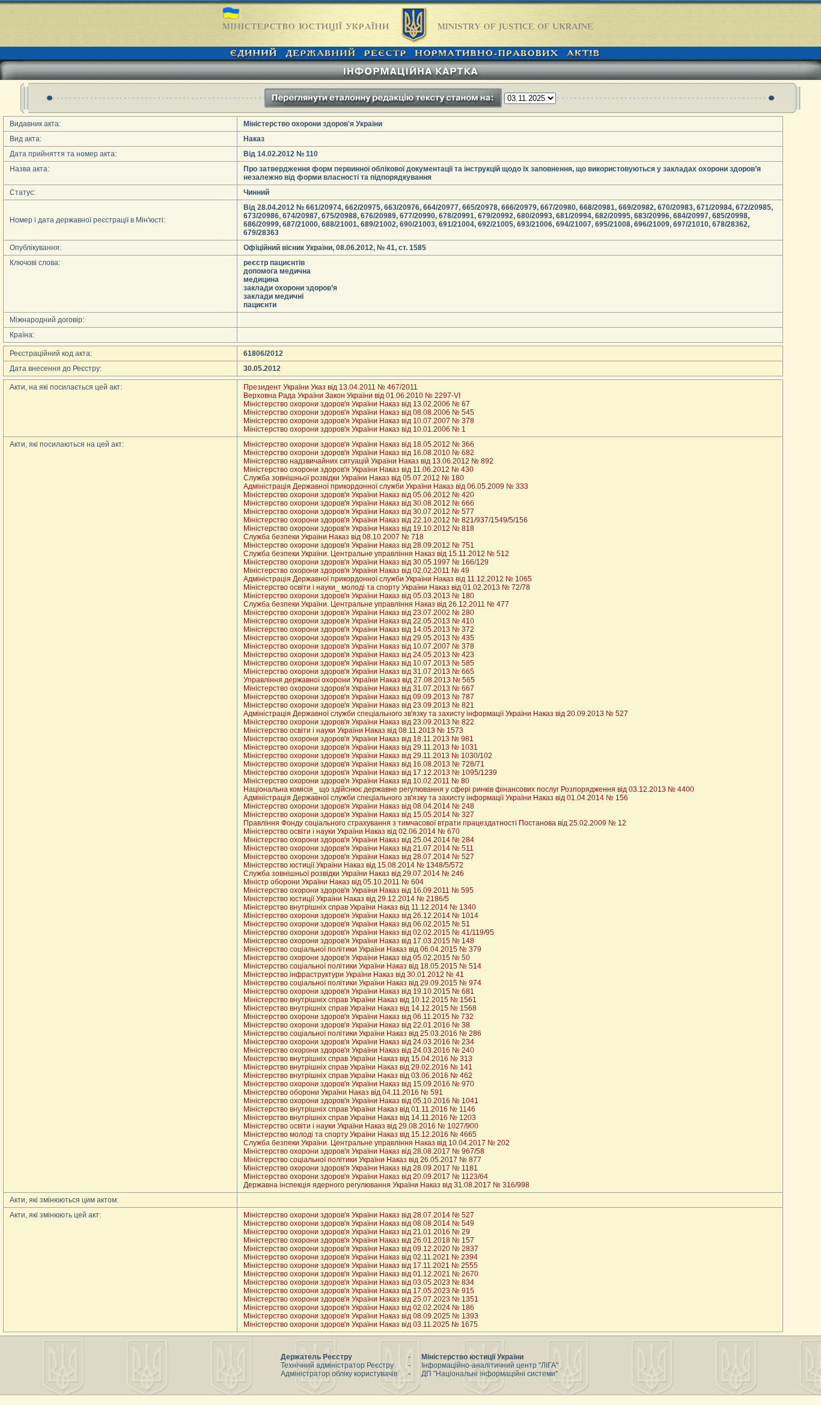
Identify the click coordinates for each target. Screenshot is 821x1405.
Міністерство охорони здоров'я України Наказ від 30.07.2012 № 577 (358, 511)
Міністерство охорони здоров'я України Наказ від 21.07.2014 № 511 (358, 848)
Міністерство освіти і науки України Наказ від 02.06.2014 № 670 (351, 831)
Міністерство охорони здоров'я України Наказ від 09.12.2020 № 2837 (360, 1248)
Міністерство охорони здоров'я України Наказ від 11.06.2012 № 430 (358, 469)
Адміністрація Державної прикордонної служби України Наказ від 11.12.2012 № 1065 (387, 579)
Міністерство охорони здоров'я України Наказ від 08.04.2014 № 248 (358, 806)
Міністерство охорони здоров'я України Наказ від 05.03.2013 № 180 (358, 596)
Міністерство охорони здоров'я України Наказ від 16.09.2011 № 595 (358, 890)
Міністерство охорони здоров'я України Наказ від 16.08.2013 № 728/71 (363, 764)
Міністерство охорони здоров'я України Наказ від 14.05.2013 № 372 (358, 629)
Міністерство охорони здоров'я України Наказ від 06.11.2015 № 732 (358, 1016)
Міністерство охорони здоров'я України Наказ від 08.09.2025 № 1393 (360, 1316)
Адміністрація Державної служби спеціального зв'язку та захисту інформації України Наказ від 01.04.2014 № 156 (435, 798)
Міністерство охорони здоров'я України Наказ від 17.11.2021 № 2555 (360, 1265)
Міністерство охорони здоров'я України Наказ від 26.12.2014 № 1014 (360, 915)
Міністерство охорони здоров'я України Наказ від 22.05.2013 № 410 (358, 621)
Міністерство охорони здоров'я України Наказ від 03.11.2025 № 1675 (360, 1324)
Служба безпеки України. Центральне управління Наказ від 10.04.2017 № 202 (376, 1143)
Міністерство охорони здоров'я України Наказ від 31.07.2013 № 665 (358, 671)
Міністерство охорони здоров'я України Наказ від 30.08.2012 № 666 (358, 503)
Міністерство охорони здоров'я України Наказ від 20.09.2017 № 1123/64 (365, 1176)
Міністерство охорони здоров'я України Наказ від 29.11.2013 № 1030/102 (367, 755)
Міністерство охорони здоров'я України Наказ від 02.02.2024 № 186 (358, 1307)
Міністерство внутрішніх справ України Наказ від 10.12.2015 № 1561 (360, 1000)
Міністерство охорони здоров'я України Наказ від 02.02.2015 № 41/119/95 (368, 932)
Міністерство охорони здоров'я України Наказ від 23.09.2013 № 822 (358, 722)
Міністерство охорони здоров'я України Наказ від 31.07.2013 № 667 (358, 688)
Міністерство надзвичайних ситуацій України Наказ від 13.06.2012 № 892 (368, 461)
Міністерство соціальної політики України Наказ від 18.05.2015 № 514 (362, 966)
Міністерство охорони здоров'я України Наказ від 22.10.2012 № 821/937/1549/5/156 (385, 520)
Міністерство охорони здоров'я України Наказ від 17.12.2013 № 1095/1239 (370, 772)
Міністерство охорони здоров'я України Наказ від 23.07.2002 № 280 (358, 612)
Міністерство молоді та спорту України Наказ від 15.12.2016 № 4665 (360, 1134)
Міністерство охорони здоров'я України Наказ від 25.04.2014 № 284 (358, 840)
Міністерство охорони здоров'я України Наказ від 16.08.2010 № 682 (358, 452)
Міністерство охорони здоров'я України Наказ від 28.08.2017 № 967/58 (363, 1151)
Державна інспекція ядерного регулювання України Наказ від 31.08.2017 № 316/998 (386, 1185)
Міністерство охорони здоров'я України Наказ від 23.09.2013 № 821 (358, 705)
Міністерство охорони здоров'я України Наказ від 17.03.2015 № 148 (358, 941)
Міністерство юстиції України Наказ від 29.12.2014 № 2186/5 (346, 899)
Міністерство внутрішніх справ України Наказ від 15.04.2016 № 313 (357, 1059)
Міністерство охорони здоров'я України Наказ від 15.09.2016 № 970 (358, 1084)
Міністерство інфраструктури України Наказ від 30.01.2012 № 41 (353, 974)
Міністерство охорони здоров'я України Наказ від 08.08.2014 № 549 (358, 1223)
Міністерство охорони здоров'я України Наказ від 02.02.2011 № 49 (356, 570)
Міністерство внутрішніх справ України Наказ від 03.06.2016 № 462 (357, 1075)
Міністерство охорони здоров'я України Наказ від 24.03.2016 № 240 (358, 1050)
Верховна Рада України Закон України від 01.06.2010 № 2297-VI (351, 395)
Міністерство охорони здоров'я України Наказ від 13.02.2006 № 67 (356, 404)
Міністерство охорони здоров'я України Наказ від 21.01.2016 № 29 (356, 1232)
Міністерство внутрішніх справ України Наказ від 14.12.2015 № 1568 (360, 1008)
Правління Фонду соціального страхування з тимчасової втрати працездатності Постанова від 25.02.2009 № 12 (434, 823)
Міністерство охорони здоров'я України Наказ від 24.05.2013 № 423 (358, 654)
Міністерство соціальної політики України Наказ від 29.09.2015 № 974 (362, 983)
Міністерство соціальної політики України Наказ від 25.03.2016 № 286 (362, 1033)
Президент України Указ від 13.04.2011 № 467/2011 (330, 387)
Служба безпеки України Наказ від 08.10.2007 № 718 (333, 537)
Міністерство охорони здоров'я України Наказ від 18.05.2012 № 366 (358, 444)
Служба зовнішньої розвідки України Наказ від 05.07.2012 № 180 (353, 478)
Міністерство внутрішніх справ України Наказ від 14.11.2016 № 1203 (359, 1117)
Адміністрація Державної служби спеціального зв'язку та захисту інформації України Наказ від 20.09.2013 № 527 (435, 713)
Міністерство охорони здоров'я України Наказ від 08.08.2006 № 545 (358, 412)
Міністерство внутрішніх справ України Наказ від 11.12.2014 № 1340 (359, 907)
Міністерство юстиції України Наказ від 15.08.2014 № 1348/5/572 (353, 865)
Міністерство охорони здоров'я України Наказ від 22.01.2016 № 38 (356, 1025)
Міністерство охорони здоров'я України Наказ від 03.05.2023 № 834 (358, 1282)
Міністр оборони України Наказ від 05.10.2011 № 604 (333, 882)
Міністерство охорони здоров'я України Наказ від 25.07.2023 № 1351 (360, 1299)
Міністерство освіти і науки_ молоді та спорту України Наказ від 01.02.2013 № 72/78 (386, 587)
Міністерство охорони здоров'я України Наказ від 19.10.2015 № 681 (358, 991)
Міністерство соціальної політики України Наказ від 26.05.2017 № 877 (362, 1160)
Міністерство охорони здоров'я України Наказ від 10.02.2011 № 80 (356, 781)
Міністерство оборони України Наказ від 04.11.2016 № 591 (343, 1092)
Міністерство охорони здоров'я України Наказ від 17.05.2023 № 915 (358, 1291)
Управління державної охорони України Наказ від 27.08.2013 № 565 (359, 680)
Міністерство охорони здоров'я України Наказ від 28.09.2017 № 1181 (360, 1168)
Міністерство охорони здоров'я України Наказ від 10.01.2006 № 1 (354, 429)
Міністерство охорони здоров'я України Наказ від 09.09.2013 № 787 (358, 697)
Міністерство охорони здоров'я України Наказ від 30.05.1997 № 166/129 (366, 562)
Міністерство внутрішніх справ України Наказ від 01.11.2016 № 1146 (359, 1109)
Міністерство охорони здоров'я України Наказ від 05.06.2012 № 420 (358, 495)
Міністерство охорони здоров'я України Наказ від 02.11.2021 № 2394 (360, 1257)
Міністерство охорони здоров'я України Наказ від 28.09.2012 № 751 (358, 545)
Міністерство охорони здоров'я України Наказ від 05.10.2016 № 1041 (360, 1101)
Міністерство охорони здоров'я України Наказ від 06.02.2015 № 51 (356, 924)
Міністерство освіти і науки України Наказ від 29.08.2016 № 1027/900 (360, 1126)
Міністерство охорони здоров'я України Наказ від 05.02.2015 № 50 (356, 958)
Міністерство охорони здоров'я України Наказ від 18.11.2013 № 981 (358, 739)
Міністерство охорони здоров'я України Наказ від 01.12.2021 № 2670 (360, 1274)
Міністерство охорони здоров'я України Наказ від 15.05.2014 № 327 (358, 814)
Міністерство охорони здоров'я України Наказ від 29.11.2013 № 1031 (360, 747)
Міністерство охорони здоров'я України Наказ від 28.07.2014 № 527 (358, 856)
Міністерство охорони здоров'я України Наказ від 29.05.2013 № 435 (358, 638)
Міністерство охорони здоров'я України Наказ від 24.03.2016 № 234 (358, 1042)
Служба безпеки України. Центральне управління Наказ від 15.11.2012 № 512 (376, 553)
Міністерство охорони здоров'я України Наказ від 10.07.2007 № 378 (358, 421)
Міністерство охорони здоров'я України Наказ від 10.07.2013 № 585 (358, 663)
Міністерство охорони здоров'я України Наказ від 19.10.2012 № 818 (358, 528)
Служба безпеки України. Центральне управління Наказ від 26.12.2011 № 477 (376, 604)
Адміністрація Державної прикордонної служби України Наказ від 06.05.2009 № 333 (385, 486)
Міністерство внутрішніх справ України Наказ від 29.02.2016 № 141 (357, 1067)
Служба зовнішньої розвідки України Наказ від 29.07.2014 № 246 (353, 873)
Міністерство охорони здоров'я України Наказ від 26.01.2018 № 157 (358, 1240)
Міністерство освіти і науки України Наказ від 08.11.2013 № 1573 (353, 730)
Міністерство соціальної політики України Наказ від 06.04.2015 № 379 (362, 949)
